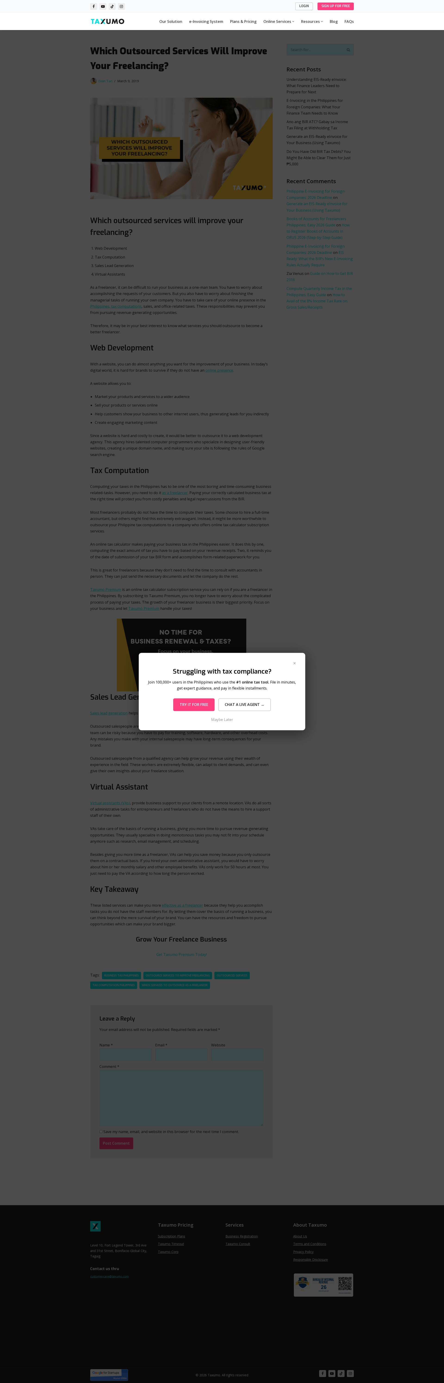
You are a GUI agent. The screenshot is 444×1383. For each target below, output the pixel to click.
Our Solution (170, 21)
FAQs (349, 21)
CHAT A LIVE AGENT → (244, 704)
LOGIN (304, 6)
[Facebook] (93, 6)
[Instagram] (121, 6)
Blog (334, 21)
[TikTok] (112, 6)
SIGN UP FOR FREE (335, 6)
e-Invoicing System (206, 21)
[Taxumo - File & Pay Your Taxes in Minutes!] (107, 21)
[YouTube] (102, 6)
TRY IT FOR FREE (194, 704)
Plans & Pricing (243, 21)
